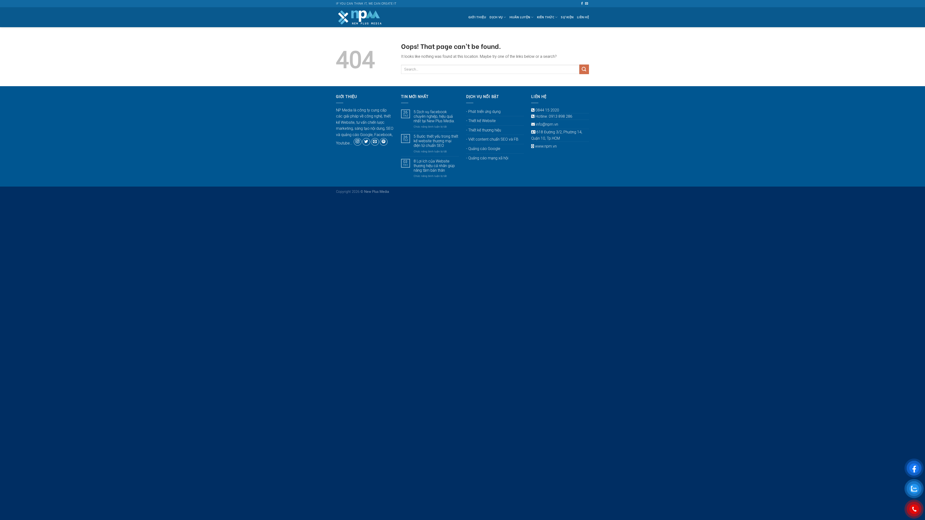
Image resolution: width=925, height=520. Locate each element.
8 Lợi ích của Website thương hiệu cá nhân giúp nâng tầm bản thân (434, 166)
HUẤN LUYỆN (519, 17)
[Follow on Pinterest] (384, 142)
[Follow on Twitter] (366, 142)
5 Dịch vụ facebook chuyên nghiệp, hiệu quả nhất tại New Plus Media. (434, 116)
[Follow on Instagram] (358, 142)
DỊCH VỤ (496, 17)
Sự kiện (567, 17)
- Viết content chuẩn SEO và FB (492, 139)
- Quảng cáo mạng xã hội (487, 158)
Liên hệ (583, 17)
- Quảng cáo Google (483, 148)
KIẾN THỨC (545, 17)
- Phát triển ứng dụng (483, 111)
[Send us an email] (586, 3)
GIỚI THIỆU (477, 17)
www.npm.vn (546, 146)
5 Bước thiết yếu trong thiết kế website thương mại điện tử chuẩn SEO (436, 141)
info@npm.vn (547, 124)
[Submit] (584, 69)
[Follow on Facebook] (582, 3)
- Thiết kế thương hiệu (483, 130)
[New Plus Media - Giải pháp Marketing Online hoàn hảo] (360, 17)
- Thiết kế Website (481, 120)
